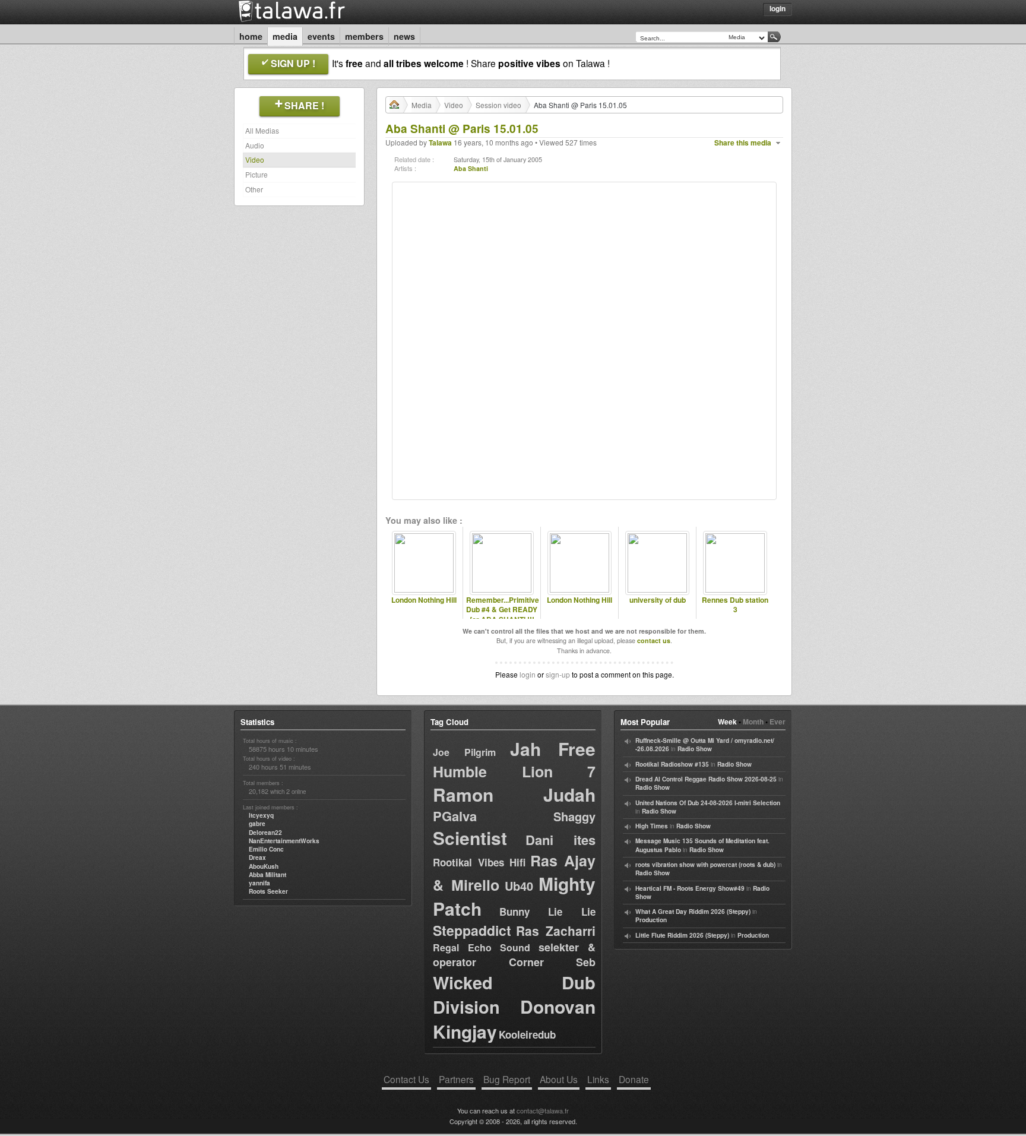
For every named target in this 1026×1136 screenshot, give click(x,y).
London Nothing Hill (424, 600)
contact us (653, 640)
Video (254, 159)
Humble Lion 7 (514, 771)
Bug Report (506, 1079)
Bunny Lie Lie (547, 911)
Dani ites (560, 839)
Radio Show (694, 749)
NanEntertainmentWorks (284, 841)
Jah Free (553, 748)
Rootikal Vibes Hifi (479, 862)
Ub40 (519, 885)
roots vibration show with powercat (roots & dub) (705, 864)
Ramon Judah (514, 794)
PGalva (455, 815)
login (528, 674)
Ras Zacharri (556, 930)
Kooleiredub (527, 1034)
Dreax (257, 857)
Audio (254, 145)
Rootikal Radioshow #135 (672, 764)
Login (778, 8)
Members (364, 36)
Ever (778, 721)
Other (254, 189)
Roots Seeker (268, 891)
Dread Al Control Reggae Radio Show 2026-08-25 (706, 779)
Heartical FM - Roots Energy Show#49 (690, 888)
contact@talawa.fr (543, 1110)
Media (285, 36)
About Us (559, 1079)
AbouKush (263, 866)
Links (598, 1079)
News (404, 36)
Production (651, 920)
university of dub (657, 600)
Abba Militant (267, 875)
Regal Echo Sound (481, 947)
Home (250, 36)
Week (727, 721)
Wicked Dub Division (514, 995)
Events (321, 36)
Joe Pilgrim (464, 752)
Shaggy (574, 816)
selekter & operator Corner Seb (514, 954)
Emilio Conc (266, 849)
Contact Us (406, 1079)
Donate (634, 1079)
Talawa (440, 142)
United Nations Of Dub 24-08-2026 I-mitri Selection (707, 803)
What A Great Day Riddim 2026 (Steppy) (692, 911)
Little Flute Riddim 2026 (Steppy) (682, 935)
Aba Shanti (471, 168)
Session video (498, 105)
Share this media (742, 143)
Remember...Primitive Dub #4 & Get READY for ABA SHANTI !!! (501, 610)
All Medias (262, 130)
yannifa (259, 883)
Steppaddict (472, 930)
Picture (256, 174)
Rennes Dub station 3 (735, 605)
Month (753, 721)
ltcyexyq (261, 815)
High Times (651, 826)
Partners (456, 1079)
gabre (257, 823)
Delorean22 (265, 832)
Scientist (470, 837)
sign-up (558, 674)
